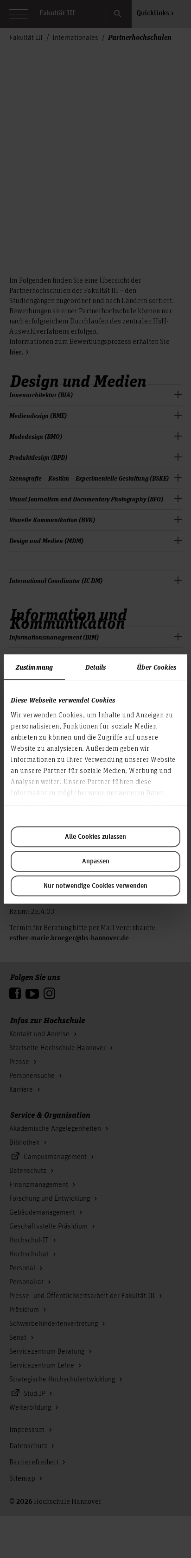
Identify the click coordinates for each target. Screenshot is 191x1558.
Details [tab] (95, 666)
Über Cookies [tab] (156, 666)
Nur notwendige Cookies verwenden (95, 886)
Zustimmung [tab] (34, 666)
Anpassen (95, 861)
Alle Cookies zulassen (95, 837)
